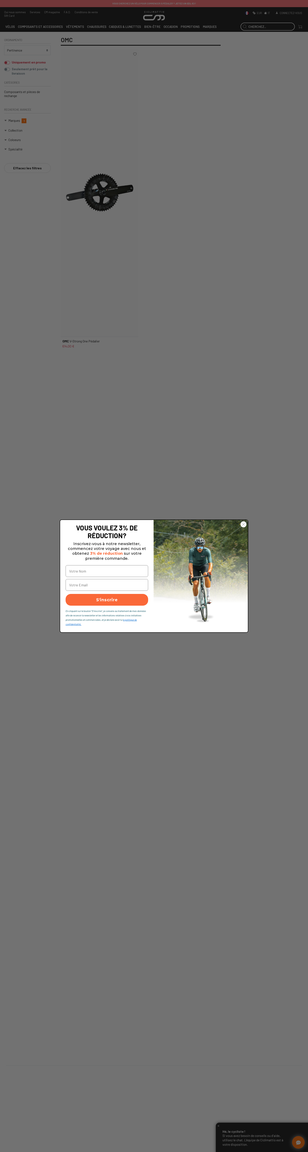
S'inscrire (107, 599)
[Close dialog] (243, 524)
